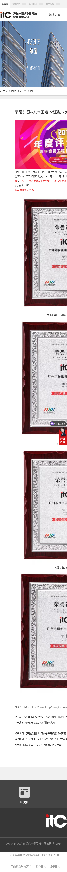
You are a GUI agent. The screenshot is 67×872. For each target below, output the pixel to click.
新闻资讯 (14, 91)
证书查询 (55, 866)
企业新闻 (27, 91)
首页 (2, 91)
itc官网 (5, 4)
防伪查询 (41, 866)
